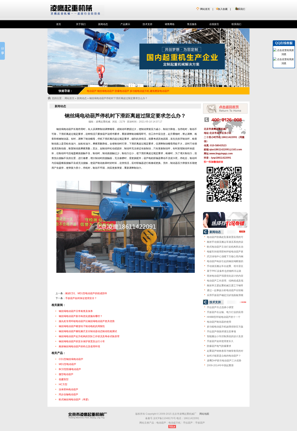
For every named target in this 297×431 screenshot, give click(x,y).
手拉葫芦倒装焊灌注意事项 (221, 331)
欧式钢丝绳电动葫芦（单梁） (74, 399)
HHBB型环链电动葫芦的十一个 (223, 317)
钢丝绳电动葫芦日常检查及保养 (76, 311)
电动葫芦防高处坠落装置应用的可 (225, 237)
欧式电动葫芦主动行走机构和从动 (225, 246)
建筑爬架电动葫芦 (159, 91)
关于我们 (81, 24)
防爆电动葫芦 (122, 91)
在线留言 (214, 24)
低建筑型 (63, 379)
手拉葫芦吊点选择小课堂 (220, 307)
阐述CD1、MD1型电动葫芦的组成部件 (86, 293)
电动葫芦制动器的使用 (219, 321)
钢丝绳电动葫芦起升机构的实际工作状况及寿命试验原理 (89, 336)
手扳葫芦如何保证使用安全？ (81, 298)
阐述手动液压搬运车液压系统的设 (225, 242)
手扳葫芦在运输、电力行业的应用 (225, 312)
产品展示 (125, 24)
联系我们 (240, 9)
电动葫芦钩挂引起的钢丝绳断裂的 (225, 261)
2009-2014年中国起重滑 (220, 365)
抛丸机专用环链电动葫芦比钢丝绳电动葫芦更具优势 (87, 321)
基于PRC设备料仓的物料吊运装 (224, 271)
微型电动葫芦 (66, 374)
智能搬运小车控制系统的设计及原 (225, 336)
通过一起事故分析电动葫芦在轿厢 (225, 290)
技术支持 (147, 24)
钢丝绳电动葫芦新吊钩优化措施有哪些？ (80, 316)
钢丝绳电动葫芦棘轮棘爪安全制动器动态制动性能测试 (88, 331)
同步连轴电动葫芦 (68, 394)
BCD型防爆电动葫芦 (70, 369)
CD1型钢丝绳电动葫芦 (71, 359)
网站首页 (205, 9)
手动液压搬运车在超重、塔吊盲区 (225, 266)
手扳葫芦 (200, 422)
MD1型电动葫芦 (67, 364)
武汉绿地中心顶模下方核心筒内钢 (225, 256)
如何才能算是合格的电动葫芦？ (224, 355)
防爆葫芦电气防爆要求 (219, 346)
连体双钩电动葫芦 (68, 389)
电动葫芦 (161, 422)
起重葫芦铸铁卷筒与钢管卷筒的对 (225, 350)
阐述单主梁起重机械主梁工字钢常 (225, 285)
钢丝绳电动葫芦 (105, 91)
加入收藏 (222, 9)
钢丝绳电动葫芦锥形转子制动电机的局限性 (82, 326)
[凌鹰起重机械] (77, 10)
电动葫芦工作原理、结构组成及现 (225, 280)
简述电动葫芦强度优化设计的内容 (225, 275)
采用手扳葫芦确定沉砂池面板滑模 (225, 295)
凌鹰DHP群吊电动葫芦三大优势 (224, 360)
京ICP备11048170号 (164, 418)
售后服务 (192, 24)
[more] (242, 232)
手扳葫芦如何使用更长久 (220, 341)
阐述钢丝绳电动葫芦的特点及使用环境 (79, 346)
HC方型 (63, 384)
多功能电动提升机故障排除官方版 (225, 326)
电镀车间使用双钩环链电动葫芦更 (225, 251)
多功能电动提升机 (139, 91)
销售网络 (170, 24)
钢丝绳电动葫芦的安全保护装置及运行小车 (82, 341)
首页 (58, 24)
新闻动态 (103, 24)
